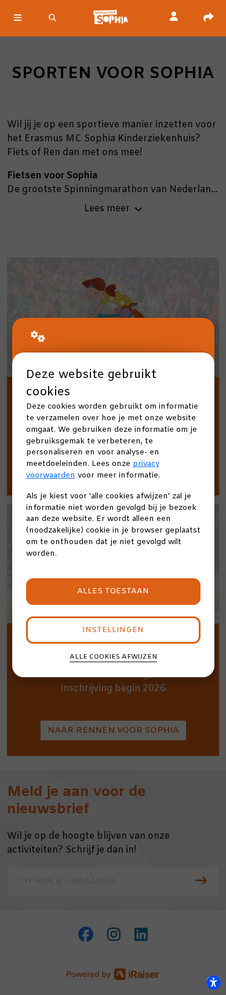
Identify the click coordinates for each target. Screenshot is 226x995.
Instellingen (113, 630)
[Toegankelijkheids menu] (213, 982)
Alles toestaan (113, 591)
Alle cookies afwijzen (113, 657)
